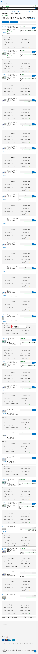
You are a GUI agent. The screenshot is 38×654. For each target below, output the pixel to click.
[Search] (35, 8)
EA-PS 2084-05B (4, 571)
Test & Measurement (8, 11)
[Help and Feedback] (35, 651)
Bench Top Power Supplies (27, 11)
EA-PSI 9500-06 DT (4, 290)
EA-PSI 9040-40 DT (4, 194)
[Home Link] (9, 6)
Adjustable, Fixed (9, 19)
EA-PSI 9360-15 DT (4, 146)
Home (2, 11)
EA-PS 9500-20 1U (4, 432)
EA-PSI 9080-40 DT (4, 122)
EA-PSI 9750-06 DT (4, 456)
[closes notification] (37, 1)
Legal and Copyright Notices (12, 643)
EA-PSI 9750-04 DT (4, 75)
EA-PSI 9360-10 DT (4, 170)
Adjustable (3, 19)
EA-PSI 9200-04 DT (4, 51)
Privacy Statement (4, 643)
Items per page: (5, 617)
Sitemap (33, 643)
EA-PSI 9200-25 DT (4, 362)
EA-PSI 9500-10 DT (4, 408)
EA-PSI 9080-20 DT (4, 480)
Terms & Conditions (20, 643)
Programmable (32, 18)
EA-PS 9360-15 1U (4, 27)
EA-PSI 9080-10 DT (4, 98)
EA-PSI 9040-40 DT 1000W (4, 314)
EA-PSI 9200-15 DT (4, 242)
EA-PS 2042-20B (4, 594)
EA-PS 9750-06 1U (4, 266)
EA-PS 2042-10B (4, 549)
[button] (2, 6)
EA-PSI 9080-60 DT (4, 339)
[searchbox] (18, 8)
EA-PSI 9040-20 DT (4, 385)
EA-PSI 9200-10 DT (4, 503)
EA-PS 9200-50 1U (4, 218)
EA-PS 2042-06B (4, 526)
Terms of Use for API (27, 643)
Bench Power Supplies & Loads (17, 11)
